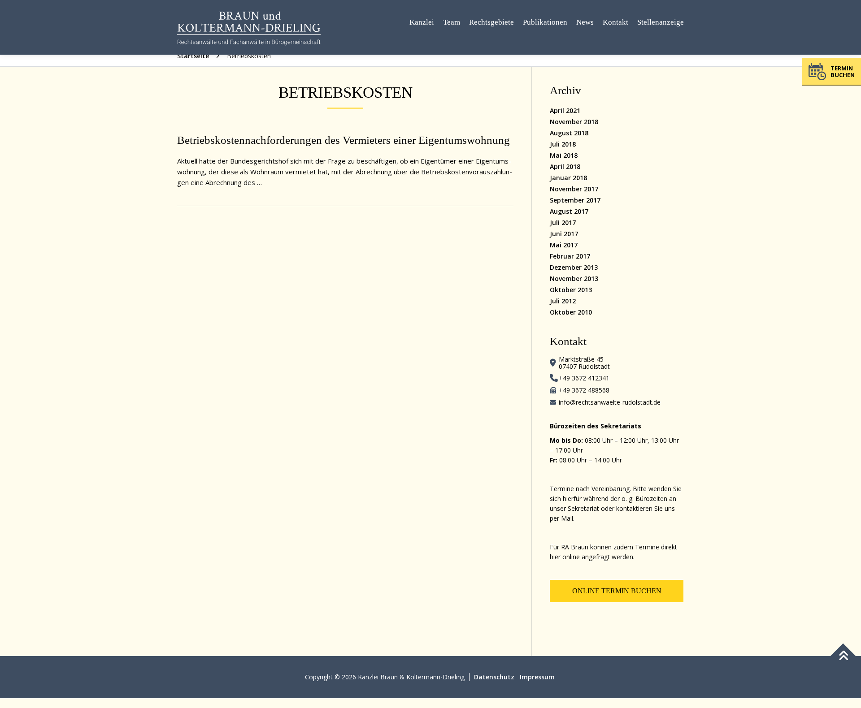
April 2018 (565, 166)
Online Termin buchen (616, 591)
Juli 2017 (563, 222)
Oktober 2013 (571, 289)
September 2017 (575, 200)
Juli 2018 (563, 144)
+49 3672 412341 (584, 378)
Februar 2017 (570, 256)
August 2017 (569, 211)
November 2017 (574, 189)
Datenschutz (494, 677)
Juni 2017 (564, 233)
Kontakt (615, 22)
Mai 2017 (564, 245)
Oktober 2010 (571, 312)
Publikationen (545, 22)
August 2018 (569, 133)
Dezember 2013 (574, 267)
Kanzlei (421, 22)
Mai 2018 (564, 155)
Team (451, 22)
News (585, 22)
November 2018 (574, 121)
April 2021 (565, 110)
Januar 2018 (568, 177)
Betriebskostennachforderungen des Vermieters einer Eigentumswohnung (343, 140)
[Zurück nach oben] (843, 656)
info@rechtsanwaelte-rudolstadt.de (610, 402)
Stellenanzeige (660, 22)
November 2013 (574, 278)
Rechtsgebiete (491, 22)
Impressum (537, 677)
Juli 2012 (563, 301)
